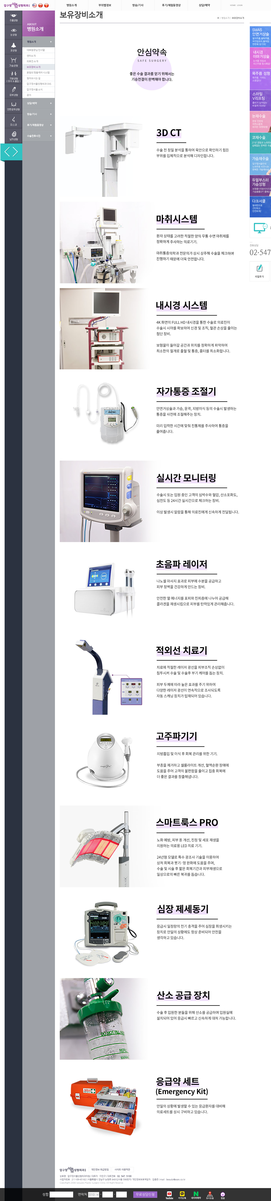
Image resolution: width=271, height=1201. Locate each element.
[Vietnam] (46, 4)
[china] (40, 4)
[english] (34, 4)
